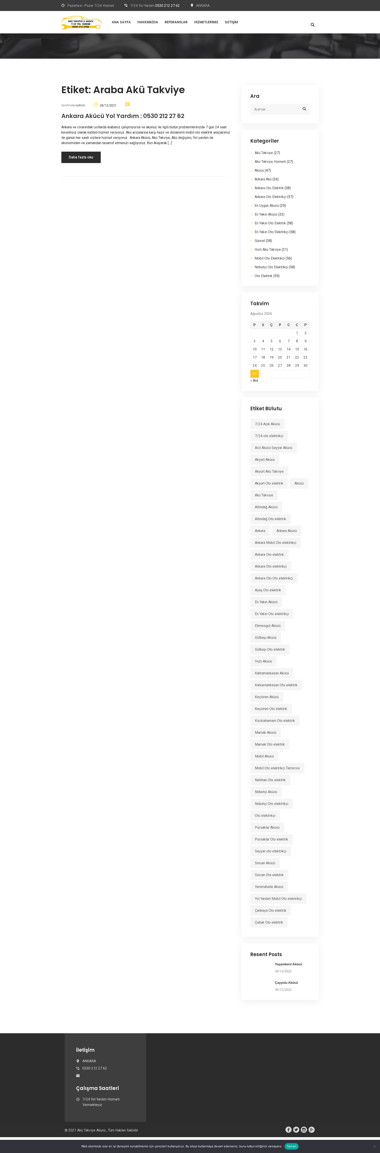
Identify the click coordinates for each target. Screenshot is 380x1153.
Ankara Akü (263, 179)
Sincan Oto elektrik (269, 875)
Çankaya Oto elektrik (270, 910)
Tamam (291, 1146)
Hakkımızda (147, 22)
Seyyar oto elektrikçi (270, 851)
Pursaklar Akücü (267, 827)
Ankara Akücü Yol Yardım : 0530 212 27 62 (122, 116)
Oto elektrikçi (265, 815)
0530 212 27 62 (167, 6)
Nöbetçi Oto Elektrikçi (271, 267)
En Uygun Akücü (267, 205)
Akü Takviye (264, 153)
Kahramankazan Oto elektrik (276, 685)
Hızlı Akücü (263, 661)
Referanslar (176, 22)
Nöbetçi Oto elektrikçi (271, 804)
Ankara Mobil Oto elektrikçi (275, 543)
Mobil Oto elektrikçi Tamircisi (277, 768)
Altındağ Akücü (266, 507)
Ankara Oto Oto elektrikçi (274, 578)
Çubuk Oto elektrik (269, 922)
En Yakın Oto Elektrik (270, 223)
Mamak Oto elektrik (270, 744)
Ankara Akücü (286, 531)
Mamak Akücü (265, 732)
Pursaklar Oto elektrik (271, 839)
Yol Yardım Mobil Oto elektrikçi (278, 899)
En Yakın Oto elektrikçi (272, 614)
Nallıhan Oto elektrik (270, 780)
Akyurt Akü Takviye (269, 471)
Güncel (260, 241)
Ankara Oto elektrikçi (271, 566)
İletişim (231, 22)
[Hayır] (374, 1146)
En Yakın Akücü (266, 214)
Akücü (259, 170)
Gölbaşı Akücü (265, 638)
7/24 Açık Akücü (267, 424)
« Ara (254, 380)
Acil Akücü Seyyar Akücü (273, 448)
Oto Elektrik (263, 276)
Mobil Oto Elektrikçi (270, 258)
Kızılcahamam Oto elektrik (275, 721)
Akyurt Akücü (265, 460)
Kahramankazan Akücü (272, 673)
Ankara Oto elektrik (269, 554)
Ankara (260, 531)
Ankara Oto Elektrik (269, 188)
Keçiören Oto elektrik (271, 709)
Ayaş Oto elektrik (268, 590)
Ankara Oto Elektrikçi (270, 197)
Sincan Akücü (265, 863)
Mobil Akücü (264, 756)
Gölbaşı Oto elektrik (270, 649)
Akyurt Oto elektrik (269, 483)
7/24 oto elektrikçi (269, 436)
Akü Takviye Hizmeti (270, 162)
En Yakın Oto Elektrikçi (272, 232)
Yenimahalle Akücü (269, 887)
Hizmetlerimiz (206, 22)
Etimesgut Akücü (268, 626)
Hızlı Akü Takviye (268, 249)
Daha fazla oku (81, 157)
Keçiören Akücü (267, 697)
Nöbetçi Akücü (266, 792)
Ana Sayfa (121, 22)
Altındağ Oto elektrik (270, 519)
